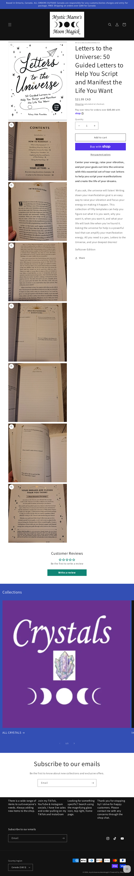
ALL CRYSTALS (11, 732)
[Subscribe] (92, 783)
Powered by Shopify (118, 872)
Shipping (79, 104)
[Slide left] (59, 743)
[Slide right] (74, 743)
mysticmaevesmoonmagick (99, 872)
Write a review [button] (66, 572)
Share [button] (82, 257)
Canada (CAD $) (19, 867)
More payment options (101, 154)
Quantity (79, 119)
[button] (9, 24)
